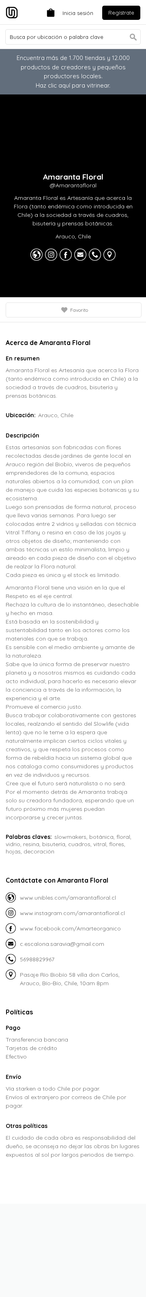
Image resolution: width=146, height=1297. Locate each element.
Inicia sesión (77, 13)
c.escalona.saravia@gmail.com (62, 944)
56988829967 (37, 959)
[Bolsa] (49, 12)
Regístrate (121, 12)
